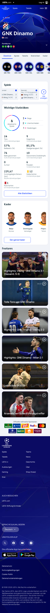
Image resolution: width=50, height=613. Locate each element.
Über (28, 467)
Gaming (5, 472)
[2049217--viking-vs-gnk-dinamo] (29, 94)
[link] (15, 8)
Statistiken (35, 56)
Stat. (4, 477)
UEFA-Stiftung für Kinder (11, 506)
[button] (43, 8)
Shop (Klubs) (31, 472)
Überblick (7, 56)
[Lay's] (25, 426)
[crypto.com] (12, 431)
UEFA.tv (5, 462)
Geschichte (30, 462)
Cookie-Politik (7, 574)
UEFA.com (6, 501)
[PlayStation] (17, 426)
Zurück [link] (7, 18)
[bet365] (21, 431)
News (28, 457)
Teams (28, 452)
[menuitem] (17, 8)
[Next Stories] (46, 66)
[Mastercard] (42, 426)
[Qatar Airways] (38, 431)
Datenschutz (7, 566)
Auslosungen (7, 467)
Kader (45, 56)
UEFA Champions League (5, 8)
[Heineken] (8, 426)
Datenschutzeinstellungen (12, 578)
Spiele (16, 56)
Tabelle (25, 56)
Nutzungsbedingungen (11, 570)
